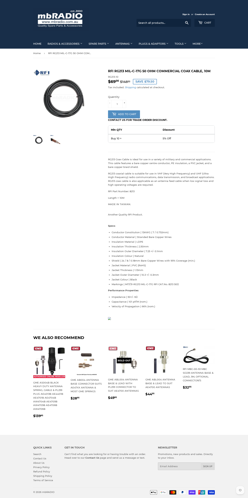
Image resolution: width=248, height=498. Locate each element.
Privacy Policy (41, 467)
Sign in (186, 14)
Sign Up (207, 466)
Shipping (130, 87)
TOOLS (179, 43)
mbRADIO (48, 492)
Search (37, 454)
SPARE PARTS (98, 43)
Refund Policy (41, 471)
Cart (207, 22)
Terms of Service (43, 480)
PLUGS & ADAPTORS (152, 43)
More (197, 43)
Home (37, 43)
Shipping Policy (42, 475)
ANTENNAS (122, 43)
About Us (38, 462)
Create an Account (205, 14)
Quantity (113, 97)
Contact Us (39, 458)
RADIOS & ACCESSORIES (64, 43)
